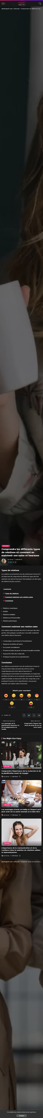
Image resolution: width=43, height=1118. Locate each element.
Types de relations (12, 593)
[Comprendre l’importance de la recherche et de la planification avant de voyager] (22, 755)
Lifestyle (5, 546)
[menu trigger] (4, 4)
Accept (21, 1115)
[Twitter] (11, 562)
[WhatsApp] (13, 562)
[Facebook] (9, 562)
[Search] (40, 4)
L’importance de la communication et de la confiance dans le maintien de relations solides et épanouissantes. (21, 850)
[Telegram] (15, 562)
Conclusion (9, 600)
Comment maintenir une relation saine (19, 597)
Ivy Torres (10, 559)
